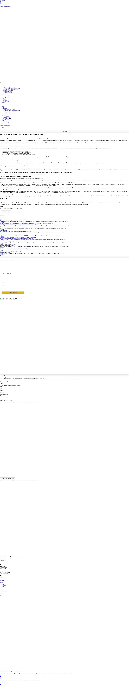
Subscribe (1, 215)
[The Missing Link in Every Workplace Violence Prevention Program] (14, 219)
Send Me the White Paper (13, 292)
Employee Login (4, 4)
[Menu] (0, 82)
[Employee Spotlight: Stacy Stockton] (10, 251)
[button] (64, 131)
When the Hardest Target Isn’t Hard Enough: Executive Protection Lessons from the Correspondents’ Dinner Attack (16, 238)
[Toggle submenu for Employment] (6, 121)
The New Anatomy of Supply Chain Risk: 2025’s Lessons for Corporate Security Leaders (12, 234)
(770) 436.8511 (2, 580)
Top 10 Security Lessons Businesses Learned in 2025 (7, 245)
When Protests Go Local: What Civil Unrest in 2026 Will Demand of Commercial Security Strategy (14, 227)
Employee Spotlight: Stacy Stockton (5, 252)
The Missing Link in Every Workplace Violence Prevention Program (10, 220)
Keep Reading (2, 674)
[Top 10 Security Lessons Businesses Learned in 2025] (8, 244)
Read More (2, 222)
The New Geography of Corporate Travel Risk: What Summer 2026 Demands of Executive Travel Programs (15, 231)
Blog (3, 127)
